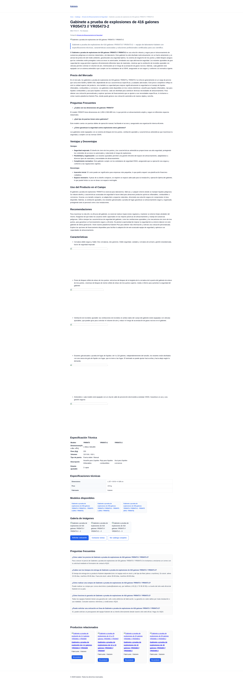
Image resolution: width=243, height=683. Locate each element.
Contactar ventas (98, 538)
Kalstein (74, 6)
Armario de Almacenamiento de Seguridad (89, 35)
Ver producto (77, 657)
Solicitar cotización (79, 538)
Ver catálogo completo (118, 538)
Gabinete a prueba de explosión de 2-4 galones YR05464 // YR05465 (82, 645)
